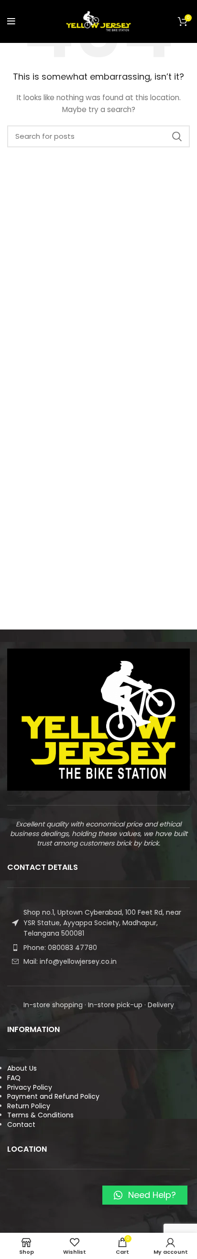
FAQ (14, 1078)
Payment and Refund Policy (53, 1096)
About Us (22, 1068)
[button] (144, 1195)
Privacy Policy (29, 1087)
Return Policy (28, 1106)
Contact (21, 1124)
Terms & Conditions (40, 1115)
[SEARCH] (177, 136)
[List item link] (98, 947)
